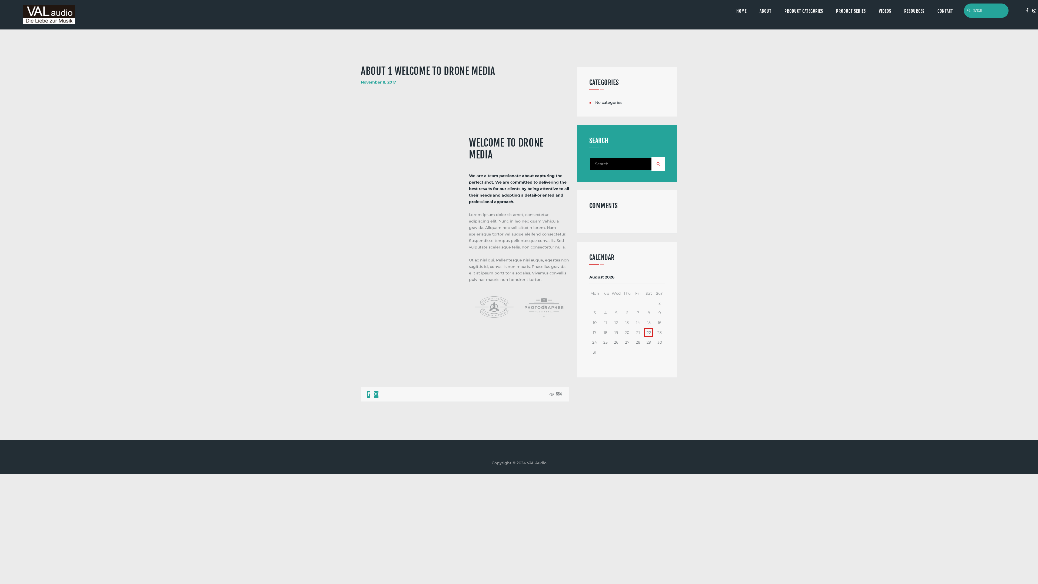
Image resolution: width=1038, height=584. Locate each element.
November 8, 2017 (378, 82)
